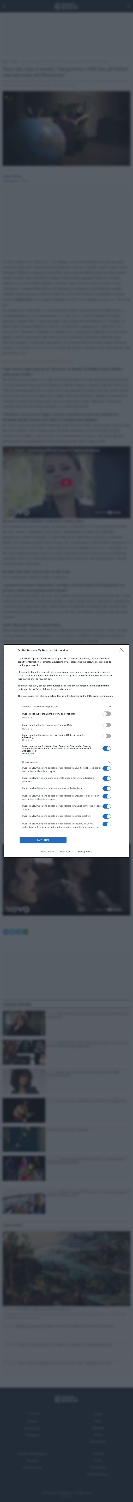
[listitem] (66, 706)
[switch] (107, 713)
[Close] (123, 651)
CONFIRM (43, 840)
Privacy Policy (85, 851)
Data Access (66, 851)
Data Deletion (48, 851)
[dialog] (66, 751)
